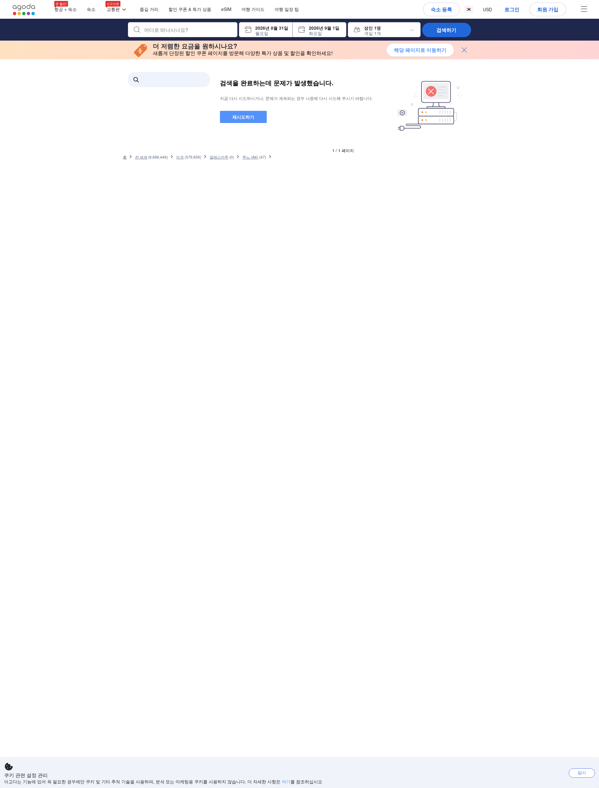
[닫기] (464, 50)
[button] (118, 9)
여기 (286, 781)
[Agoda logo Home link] (24, 9)
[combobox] (187, 30)
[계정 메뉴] (584, 9)
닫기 (582, 773)
